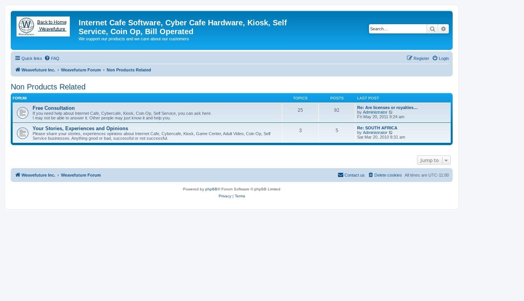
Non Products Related (48, 87)
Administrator (375, 112)
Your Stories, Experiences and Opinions (80, 128)
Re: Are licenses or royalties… (387, 107)
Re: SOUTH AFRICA (377, 128)
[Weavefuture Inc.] (46, 25)
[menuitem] (51, 58)
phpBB (211, 189)
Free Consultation (54, 108)
